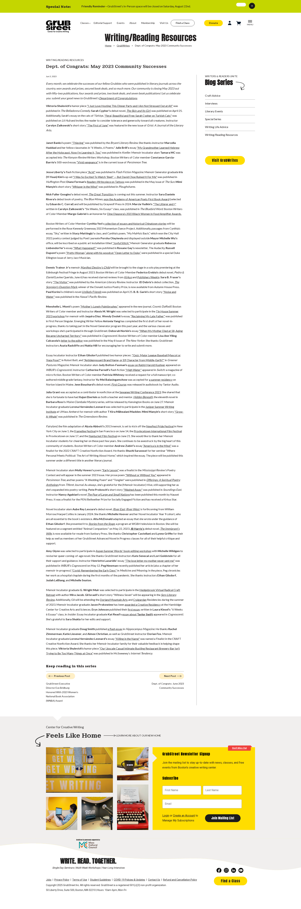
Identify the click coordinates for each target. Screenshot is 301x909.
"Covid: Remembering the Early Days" (94, 570)
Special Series (213, 119)
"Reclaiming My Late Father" (147, 316)
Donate (213, 22)
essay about (137, 614)
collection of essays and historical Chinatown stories (135, 223)
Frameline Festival (85, 431)
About (132, 22)
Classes (84, 22)
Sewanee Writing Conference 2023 (140, 392)
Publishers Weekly (148, 277)
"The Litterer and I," (164, 204)
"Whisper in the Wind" (85, 186)
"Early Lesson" (110, 470)
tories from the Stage (102, 523)
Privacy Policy (61, 879)
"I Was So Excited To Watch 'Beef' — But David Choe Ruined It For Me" (115, 176)
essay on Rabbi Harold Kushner (146, 365)
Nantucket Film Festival (103, 436)
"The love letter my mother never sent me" (150, 560)
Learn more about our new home (138, 735)
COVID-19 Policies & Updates (129, 879)
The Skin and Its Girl (138, 110)
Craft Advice (212, 95)
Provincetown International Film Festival (158, 431)
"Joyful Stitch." (121, 243)
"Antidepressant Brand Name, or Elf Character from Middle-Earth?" (124, 360)
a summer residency (160, 379)
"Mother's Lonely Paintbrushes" (99, 306)
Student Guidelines (100, 879)
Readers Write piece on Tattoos (105, 181)
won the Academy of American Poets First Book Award (136, 199)
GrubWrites (123, 45)
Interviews (211, 103)
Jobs (48, 879)
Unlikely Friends (91, 291)
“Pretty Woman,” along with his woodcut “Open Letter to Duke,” (103, 252)
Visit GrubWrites (225, 160)
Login (165, 815)
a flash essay (115, 629)
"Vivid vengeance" (87, 162)
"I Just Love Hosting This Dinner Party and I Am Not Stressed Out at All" (130, 105)
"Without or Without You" (140, 475)
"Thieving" (78, 142)
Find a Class (183, 22)
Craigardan (139, 599)
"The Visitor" (61, 282)
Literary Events (214, 111)
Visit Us (164, 22)
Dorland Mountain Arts (114, 599)
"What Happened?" (85, 248)
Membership (148, 22)
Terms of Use (79, 879)
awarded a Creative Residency (143, 604)
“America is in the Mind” (157, 445)
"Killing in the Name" (127, 638)
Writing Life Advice (216, 127)
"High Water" (133, 369)
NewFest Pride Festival (160, 426)
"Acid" (91, 172)
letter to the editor (72, 340)
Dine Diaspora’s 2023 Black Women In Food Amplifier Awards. (144, 213)
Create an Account (184, 815)
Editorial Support (103, 22)
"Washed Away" (132, 489)
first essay (134, 609)
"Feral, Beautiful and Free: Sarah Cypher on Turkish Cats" (138, 115)
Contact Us (154, 879)
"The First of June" (97, 125)
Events (121, 22)
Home (108, 45)
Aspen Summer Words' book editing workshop (123, 551)
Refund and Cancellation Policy (180, 879)
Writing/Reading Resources (221, 134)
